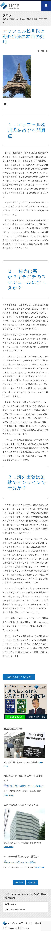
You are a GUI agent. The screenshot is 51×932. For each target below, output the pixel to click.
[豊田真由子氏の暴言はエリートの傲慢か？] (24, 786)
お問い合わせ (11, 904)
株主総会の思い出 (13, 728)
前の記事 (19, 882)
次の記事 (32, 882)
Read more (8, 795)
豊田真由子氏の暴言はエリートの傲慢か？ (23, 778)
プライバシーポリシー (15, 910)
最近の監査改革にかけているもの (21, 805)
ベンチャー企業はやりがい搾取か (21, 856)
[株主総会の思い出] (24, 757)
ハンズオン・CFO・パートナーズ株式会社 (25, 923)
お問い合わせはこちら (17, 677)
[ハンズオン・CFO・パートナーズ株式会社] (9, 7)
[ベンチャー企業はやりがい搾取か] (20, 862)
